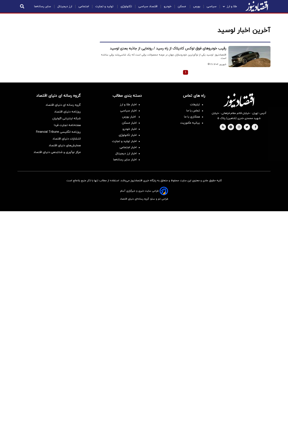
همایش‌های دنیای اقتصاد (65, 145)
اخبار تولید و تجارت (124, 141)
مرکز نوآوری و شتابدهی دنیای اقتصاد (57, 152)
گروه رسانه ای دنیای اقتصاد (63, 105)
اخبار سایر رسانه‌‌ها (125, 160)
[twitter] (247, 127)
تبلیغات (195, 105)
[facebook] (255, 127)
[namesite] (256, 6)
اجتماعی (83, 6)
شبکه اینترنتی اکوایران (66, 118)
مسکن (182, 6)
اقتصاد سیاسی (147, 6)
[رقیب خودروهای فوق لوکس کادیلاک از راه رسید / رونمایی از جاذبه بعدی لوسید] (249, 56)
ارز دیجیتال (64, 6)
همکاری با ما (192, 117)
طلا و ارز (232, 6)
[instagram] (239, 127)
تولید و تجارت (104, 6)
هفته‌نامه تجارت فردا (67, 125)
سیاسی (212, 6)
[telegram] (230, 127)
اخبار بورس (129, 117)
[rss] (223, 127)
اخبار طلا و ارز (128, 105)
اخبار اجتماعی (128, 147)
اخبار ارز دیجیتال (126, 153)
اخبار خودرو (129, 129)
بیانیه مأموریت (190, 123)
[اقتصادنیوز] (238, 100)
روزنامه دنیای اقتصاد (67, 112)
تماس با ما (193, 111)
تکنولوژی (126, 6)
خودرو (167, 6)
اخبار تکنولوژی (128, 135)
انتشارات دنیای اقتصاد (66, 139)
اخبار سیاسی (128, 111)
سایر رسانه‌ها (42, 6)
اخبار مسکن (129, 123)
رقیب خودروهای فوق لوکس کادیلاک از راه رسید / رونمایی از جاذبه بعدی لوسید (168, 48)
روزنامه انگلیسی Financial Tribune (58, 132)
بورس (196, 6)
